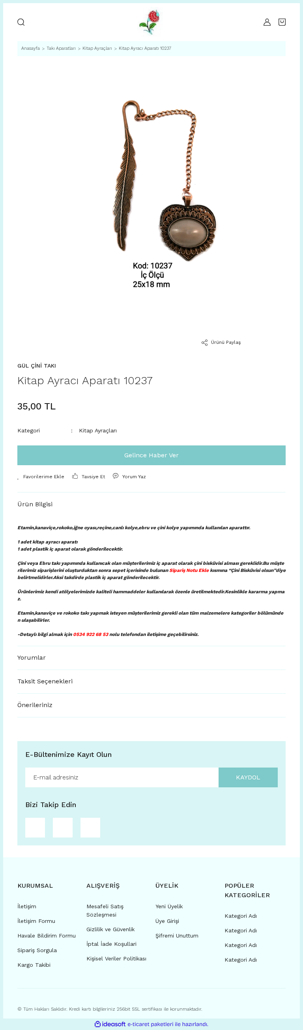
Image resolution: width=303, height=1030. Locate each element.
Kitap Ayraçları (98, 430)
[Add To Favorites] (40, 476)
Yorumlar (31, 657)
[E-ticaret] (150, 1024)
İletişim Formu (36, 921)
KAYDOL (248, 777)
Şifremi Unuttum (176, 935)
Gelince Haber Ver (151, 455)
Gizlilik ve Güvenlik (110, 929)
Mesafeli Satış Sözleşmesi (104, 910)
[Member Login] (267, 22)
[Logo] (150, 22)
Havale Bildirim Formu (46, 935)
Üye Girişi (167, 921)
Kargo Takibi (33, 965)
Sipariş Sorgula (37, 950)
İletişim (26, 906)
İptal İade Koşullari (111, 944)
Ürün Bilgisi (34, 504)
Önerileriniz (34, 705)
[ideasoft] (110, 1024)
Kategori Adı (240, 916)
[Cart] (282, 22)
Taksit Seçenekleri (45, 681)
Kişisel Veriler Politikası (116, 958)
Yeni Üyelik (169, 906)
